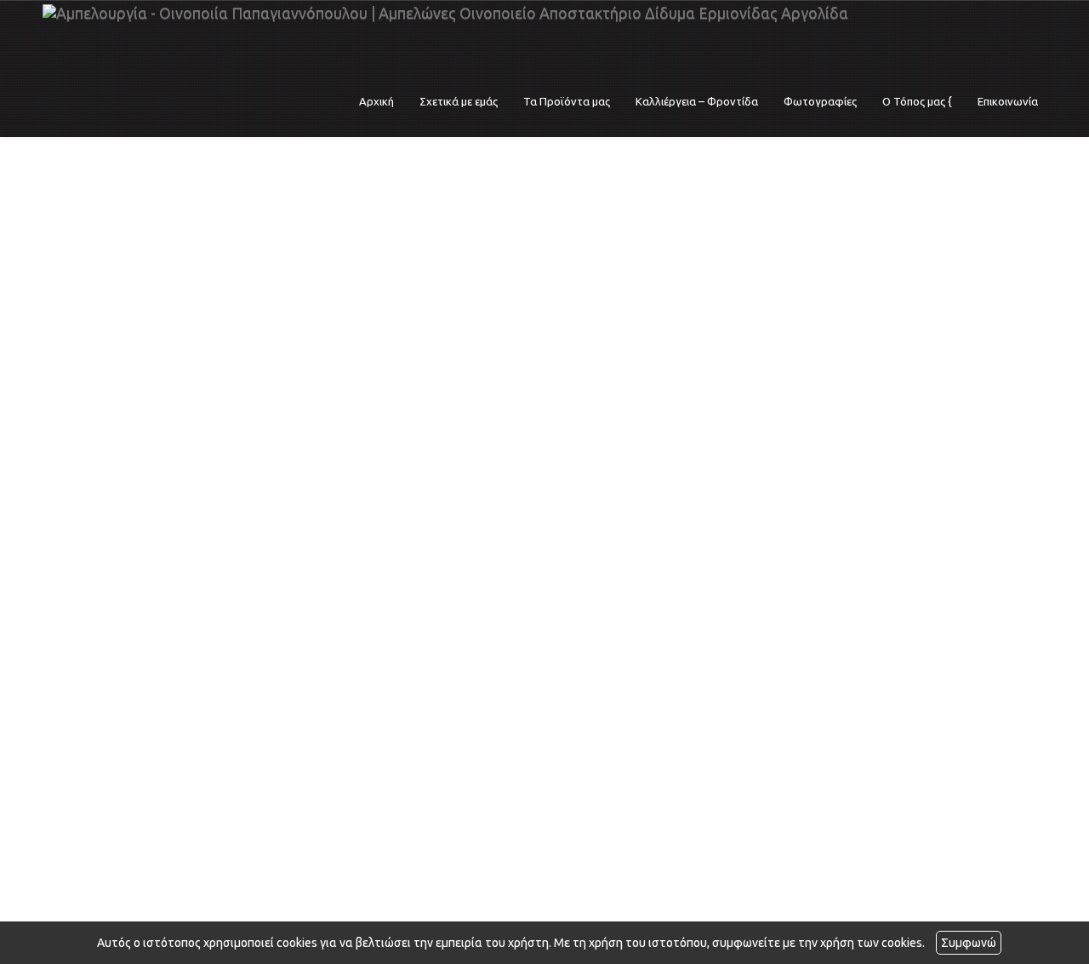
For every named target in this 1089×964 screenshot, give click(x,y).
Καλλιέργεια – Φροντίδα (697, 101)
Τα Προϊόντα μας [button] (566, 101)
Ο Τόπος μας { (917, 101)
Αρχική (376, 101)
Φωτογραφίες (820, 101)
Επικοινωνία (1008, 101)
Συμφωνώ (968, 943)
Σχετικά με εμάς (458, 101)
